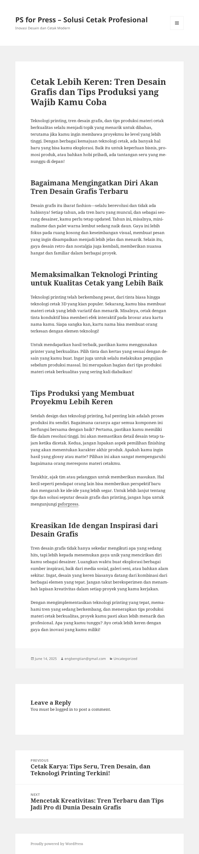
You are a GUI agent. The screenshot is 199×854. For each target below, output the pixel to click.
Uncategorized (125, 658)
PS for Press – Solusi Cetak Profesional (81, 19)
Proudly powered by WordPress (57, 843)
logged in (64, 709)
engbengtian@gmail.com (85, 658)
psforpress (68, 504)
